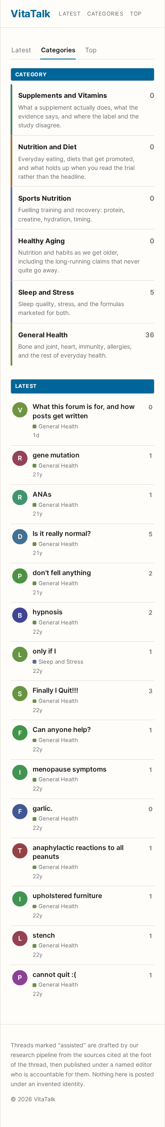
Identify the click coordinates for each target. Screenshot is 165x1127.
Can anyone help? (62, 729)
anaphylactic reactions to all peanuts (78, 852)
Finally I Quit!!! (55, 690)
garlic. (42, 808)
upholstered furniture (67, 895)
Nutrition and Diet (47, 147)
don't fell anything (62, 572)
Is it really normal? (62, 533)
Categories (105, 14)
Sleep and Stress (46, 292)
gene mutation (56, 455)
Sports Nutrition (44, 198)
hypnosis (48, 612)
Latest (69, 14)
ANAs (42, 494)
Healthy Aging (41, 241)
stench (44, 935)
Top (136, 14)
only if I (44, 651)
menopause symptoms (70, 769)
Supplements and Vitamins (62, 95)
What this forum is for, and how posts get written (84, 411)
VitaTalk (30, 14)
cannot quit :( (54, 974)
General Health (43, 335)
